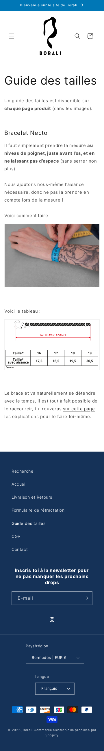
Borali (28, 730)
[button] (11, 36)
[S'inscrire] (85, 598)
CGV (16, 536)
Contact (20, 549)
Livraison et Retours (32, 497)
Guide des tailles (28, 523)
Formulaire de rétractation (38, 510)
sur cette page (79, 408)
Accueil (19, 484)
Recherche (22, 471)
